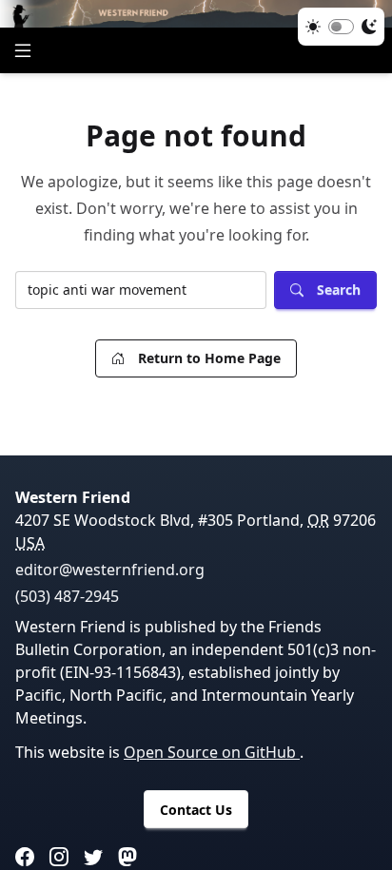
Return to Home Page (209, 358)
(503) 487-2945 (67, 596)
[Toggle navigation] (23, 50)
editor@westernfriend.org (110, 569)
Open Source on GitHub (212, 752)
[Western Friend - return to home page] (196, 14)
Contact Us (196, 810)
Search (339, 289)
